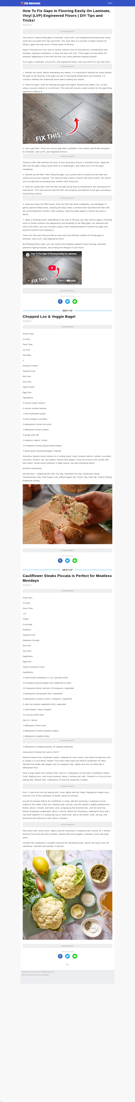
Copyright (46, 975)
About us (25, 975)
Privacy (39, 975)
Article (110, 3)
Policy (30, 975)
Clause (34, 975)
